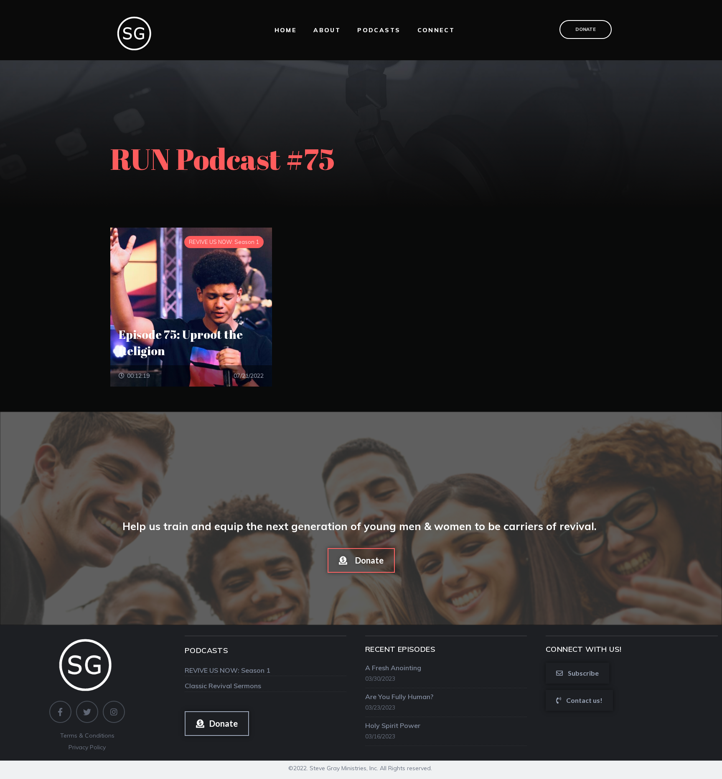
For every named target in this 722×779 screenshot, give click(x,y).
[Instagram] (114, 712)
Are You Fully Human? (399, 696)
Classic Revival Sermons (223, 686)
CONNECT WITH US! (583, 649)
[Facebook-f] (60, 712)
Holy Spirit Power (392, 725)
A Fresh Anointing (393, 668)
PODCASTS (206, 650)
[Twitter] (87, 712)
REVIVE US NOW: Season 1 (227, 670)
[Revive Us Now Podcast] (135, 29)
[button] (361, 560)
